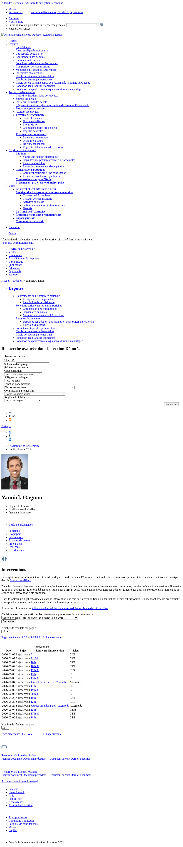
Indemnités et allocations (29, 72)
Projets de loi (30, 124)
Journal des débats (26, 98)
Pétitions (21, 153)
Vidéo (12, 185)
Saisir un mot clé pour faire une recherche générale (37, 24)
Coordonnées (16, 550)
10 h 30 (35, 666)
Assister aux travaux (27, 111)
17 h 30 (35, 713)
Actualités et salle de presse (24, 258)
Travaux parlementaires (22, 92)
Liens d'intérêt (16, 792)
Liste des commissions (35, 137)
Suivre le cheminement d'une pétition (44, 166)
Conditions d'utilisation (21, 820)
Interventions (16, 537)
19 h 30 (35, 689)
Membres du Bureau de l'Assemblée (36, 69)
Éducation (14, 268)
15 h (33, 697)
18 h (33, 717)
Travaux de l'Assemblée (30, 114)
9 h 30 (34, 658)
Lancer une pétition (34, 163)
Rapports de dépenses (28, 318)
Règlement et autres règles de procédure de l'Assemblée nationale (52, 105)
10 (42, 637)
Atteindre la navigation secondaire (44, 2)
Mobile (13, 827)
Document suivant (60, 758)
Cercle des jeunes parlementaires (34, 79)
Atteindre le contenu (12, 2)
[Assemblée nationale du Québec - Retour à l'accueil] (31, 34)
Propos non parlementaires (31, 108)
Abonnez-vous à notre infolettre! (19, 781)
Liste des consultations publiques (41, 176)
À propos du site (18, 817)
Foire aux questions (34, 324)
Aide (11, 795)
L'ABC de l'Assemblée (22, 248)
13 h (33, 674)
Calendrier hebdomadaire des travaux (37, 95)
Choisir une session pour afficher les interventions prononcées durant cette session (47, 614)
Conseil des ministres (35, 311)
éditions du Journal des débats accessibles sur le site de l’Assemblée (70, 608)
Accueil (13, 40)
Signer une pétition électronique (41, 156)
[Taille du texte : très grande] (13, 416)
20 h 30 (35, 693)
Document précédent (34, 758)
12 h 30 (35, 670)
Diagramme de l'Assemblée (24, 445)
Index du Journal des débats (31, 101)
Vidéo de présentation (21, 524)
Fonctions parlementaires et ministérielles (39, 305)
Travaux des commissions (31, 134)
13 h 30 (35, 678)
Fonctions (14, 530)
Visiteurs (13, 252)
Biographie (15, 533)
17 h (33, 685)
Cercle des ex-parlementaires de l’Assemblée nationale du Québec (53, 82)
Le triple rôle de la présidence (39, 299)
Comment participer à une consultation (44, 172)
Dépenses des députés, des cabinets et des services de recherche (58, 321)
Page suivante (53, 637)
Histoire (13, 274)
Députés (13, 43)
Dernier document (81, 758)
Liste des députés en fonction (32, 50)
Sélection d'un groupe (16, 364)
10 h (33, 662)
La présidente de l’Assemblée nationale (38, 295)
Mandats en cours (33, 140)
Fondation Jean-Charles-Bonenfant (35, 85)
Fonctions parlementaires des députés (37, 63)
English (13, 830)
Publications (15, 264)
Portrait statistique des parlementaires (36, 328)
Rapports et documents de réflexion (43, 147)
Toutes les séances (33, 118)
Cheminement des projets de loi (40, 127)
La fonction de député (28, 60)
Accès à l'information (21, 805)
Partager (6, 426)
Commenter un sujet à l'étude (33, 179)
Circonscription (13, 370)
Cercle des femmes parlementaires (35, 76)
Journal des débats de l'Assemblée (50, 682)
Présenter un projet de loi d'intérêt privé (40, 182)
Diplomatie (15, 271)
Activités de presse (33, 201)
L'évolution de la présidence (39, 302)
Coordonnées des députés (30, 56)
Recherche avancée (19, 28)
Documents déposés (34, 121)
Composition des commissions (33, 66)
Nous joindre (16, 21)
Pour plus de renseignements (17, 242)
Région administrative (16, 397)
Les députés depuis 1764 (30, 53)
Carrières (14, 18)
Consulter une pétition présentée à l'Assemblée (49, 159)
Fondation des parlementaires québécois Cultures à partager (49, 89)
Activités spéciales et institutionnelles (44, 205)
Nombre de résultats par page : (18, 627)
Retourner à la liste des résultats (19, 755)
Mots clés (9, 360)
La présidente (23, 47)
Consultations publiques (30, 169)
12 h (33, 701)
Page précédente (10, 637)
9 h (32, 654)
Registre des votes (33, 130)
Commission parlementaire (19, 390)
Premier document (11, 758)
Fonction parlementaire (17, 383)
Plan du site (15, 798)
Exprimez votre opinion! (22, 150)
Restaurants (15, 255)
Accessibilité (16, 801)
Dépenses (14, 546)
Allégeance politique (16, 377)
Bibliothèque (16, 261)
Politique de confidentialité (24, 823)
